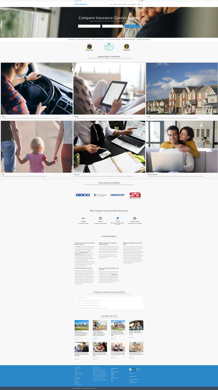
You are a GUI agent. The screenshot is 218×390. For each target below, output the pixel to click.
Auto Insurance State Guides (99, 370)
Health (112, 374)
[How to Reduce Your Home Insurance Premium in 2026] (118, 347)
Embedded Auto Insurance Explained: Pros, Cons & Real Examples (82, 354)
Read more (77, 338)
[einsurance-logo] (81, 4)
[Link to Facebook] (141, 1)
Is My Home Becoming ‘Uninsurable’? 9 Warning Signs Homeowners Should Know (117, 333)
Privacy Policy (77, 368)
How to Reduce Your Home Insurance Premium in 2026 (118, 353)
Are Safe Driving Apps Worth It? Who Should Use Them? (135, 333)
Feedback (77, 382)
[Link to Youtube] (142, 1)
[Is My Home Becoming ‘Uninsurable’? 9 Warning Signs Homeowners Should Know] (118, 325)
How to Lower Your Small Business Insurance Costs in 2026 (100, 354)
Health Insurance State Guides (99, 371)
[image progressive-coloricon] (118, 195)
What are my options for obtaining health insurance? (108, 243)
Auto (112, 370)
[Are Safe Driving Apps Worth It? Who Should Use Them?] (136, 325)
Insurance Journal (96, 368)
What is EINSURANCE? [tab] (81, 297)
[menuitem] (111, 4)
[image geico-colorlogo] (83, 195)
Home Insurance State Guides (99, 376)
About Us (77, 371)
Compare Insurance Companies (99, 380)
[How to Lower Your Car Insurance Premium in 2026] (136, 347)
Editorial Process (78, 384)
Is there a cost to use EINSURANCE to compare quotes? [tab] (88, 305)
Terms (76, 370)
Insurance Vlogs (114, 377)
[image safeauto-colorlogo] (135, 195)
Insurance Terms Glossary (98, 378)
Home (112, 376)
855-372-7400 (132, 376)
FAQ (75, 376)
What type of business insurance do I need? (132, 243)
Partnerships (77, 378)
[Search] (142, 4)
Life (112, 379)
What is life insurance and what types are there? (109, 268)
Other (112, 380)
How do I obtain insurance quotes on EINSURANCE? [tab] (88, 303)
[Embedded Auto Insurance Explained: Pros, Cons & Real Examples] (82, 347)
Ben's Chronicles (114, 371)
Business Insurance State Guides (100, 374)
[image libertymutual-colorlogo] (100, 195)
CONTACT (131, 373)
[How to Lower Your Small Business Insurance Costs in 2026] (100, 347)
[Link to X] (139, 1)
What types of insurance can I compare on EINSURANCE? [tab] (89, 300)
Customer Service (78, 374)
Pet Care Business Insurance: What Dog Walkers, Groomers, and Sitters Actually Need (99, 333)
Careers (76, 380)
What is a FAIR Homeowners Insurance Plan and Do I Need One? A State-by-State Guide (81, 333)
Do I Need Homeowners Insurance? (83, 268)
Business (113, 373)
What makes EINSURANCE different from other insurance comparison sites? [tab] (93, 308)
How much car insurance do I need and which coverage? (85, 243)
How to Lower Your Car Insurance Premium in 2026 (136, 353)
